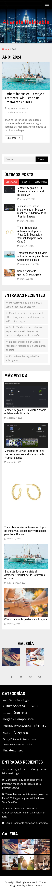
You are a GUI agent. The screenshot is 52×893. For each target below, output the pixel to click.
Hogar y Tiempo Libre (18, 719)
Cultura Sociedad (14, 706)
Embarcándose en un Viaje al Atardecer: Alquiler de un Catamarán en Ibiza (25, 98)
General (21, 712)
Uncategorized (13, 750)
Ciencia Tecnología (19, 700)
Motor (7, 733)
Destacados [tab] (11, 182)
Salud (29, 744)
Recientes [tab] (26, 182)
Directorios (7, 713)
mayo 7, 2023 (26, 278)
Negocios (22, 732)
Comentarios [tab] (41, 182)
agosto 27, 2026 (27, 199)
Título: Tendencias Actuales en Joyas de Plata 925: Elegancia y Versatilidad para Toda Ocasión (29, 234)
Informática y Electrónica (17, 725)
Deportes (33, 706)
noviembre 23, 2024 (29, 264)
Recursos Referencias (13, 744)
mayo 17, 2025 (27, 246)
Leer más (11, 137)
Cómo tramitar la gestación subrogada (29, 272)
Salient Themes (34, 885)
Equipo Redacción (19, 108)
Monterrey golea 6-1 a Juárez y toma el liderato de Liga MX (31, 191)
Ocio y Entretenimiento (16, 739)
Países (34, 740)
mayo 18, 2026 (27, 221)
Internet (39, 725)
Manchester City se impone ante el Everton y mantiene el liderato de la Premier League (31, 211)
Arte (4, 701)
